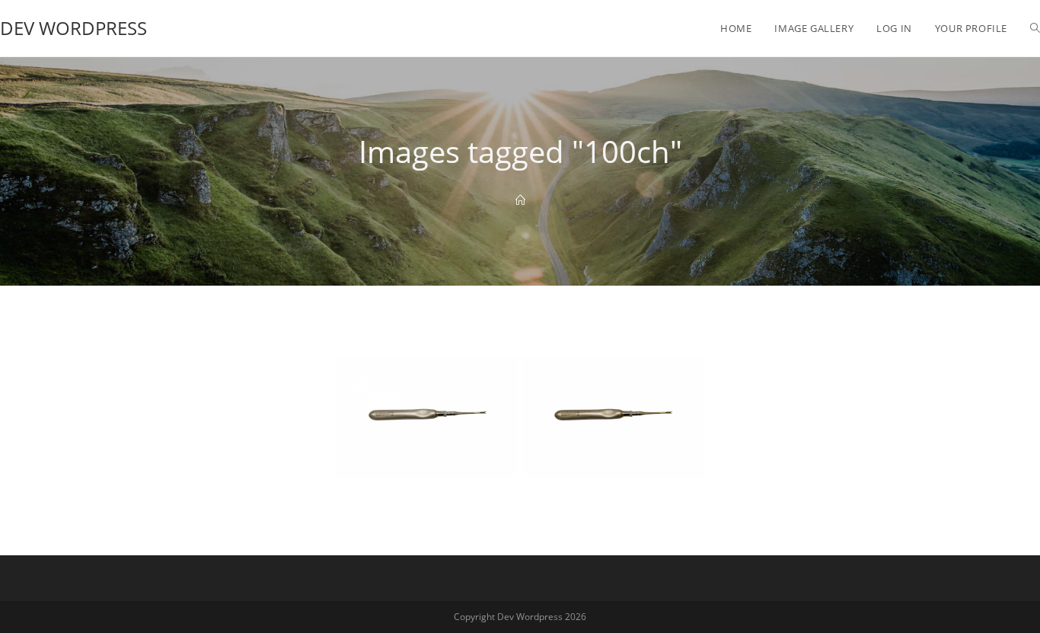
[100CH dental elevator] (427, 417)
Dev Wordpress (73, 27)
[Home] (520, 200)
